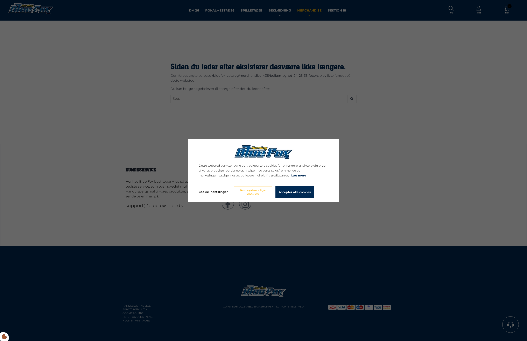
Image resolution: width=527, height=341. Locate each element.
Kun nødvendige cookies (253, 192)
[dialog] (263, 170)
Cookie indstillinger (213, 192)
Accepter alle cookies (295, 192)
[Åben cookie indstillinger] (4, 336)
